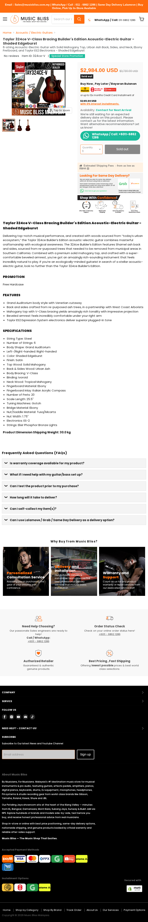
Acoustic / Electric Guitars (34, 32)
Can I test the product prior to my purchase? (44, 486)
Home (7, 32)
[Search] (79, 19)
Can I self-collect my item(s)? (33, 509)
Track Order (74, 910)
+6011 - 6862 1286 (38, 641)
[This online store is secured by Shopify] (136, 891)
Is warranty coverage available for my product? (47, 463)
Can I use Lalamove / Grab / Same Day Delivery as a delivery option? (62, 520)
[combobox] (63, 19)
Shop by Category (27, 910)
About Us (92, 910)
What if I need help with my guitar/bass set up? (46, 475)
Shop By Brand (52, 910)
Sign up (85, 754)
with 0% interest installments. (99, 103)
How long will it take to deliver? (33, 497)
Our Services (111, 910)
